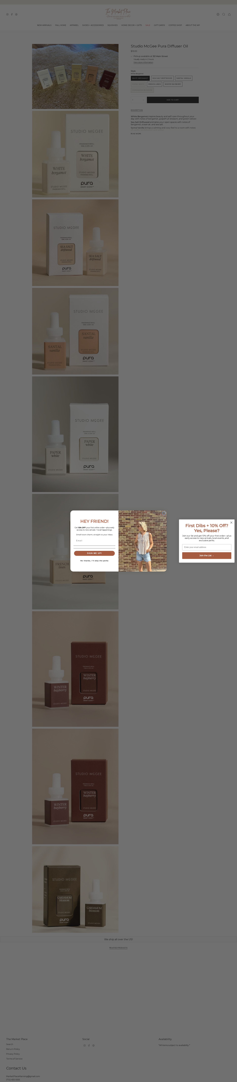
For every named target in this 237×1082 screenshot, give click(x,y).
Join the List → (206, 555)
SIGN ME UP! (94, 553)
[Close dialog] (163, 513)
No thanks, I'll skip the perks (94, 561)
